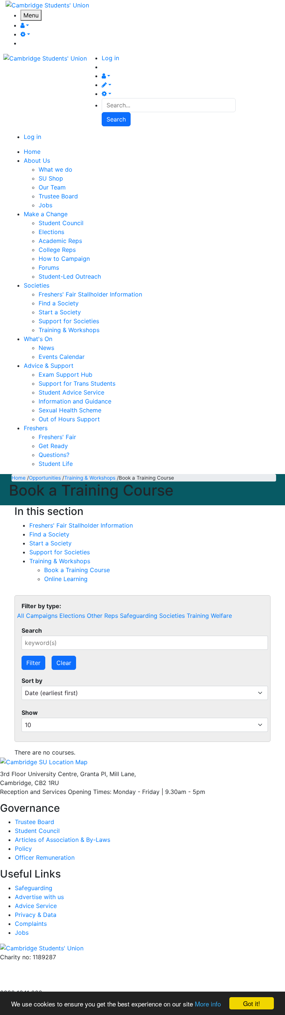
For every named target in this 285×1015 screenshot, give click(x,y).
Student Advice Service (71, 392)
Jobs (45, 205)
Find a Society (59, 303)
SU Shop (51, 178)
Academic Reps (60, 240)
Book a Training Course (77, 570)
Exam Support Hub (65, 374)
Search (32, 630)
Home (19, 478)
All (20, 615)
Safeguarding (138, 615)
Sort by (32, 680)
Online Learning (66, 579)
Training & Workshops (69, 330)
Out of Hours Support (69, 419)
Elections (51, 232)
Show (30, 712)
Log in (110, 58)
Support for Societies (69, 321)
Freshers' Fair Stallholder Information (90, 294)
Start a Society (60, 312)
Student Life (56, 463)
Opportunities (45, 478)
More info (208, 1003)
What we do (55, 169)
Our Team (52, 187)
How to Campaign (64, 258)
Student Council (61, 223)
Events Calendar (62, 356)
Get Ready (53, 446)
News (46, 347)
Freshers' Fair (57, 437)
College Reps (57, 249)
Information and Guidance (75, 401)
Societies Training (184, 615)
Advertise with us (24, 984)
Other (94, 615)
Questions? (54, 454)
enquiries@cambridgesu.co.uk (42, 966)
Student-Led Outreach (70, 276)
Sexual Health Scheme (70, 410)
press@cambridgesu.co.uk (37, 975)
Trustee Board (58, 196)
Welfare (221, 615)
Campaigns (42, 615)
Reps (111, 615)
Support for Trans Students (77, 383)
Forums (49, 267)
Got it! (251, 1003)
